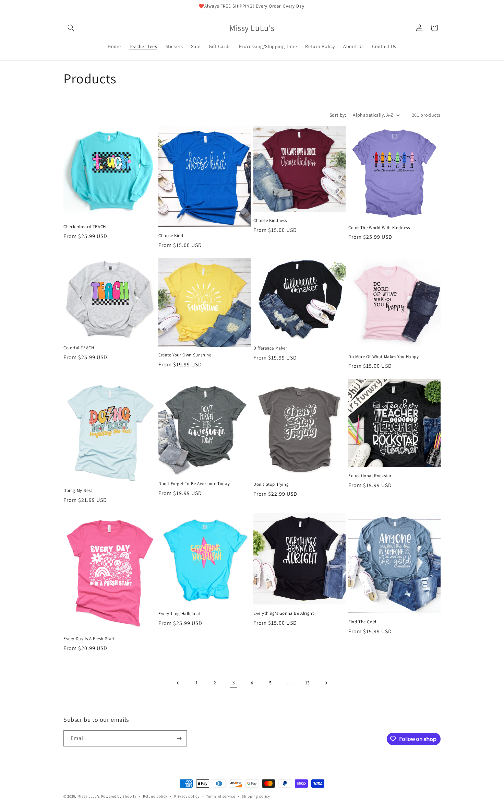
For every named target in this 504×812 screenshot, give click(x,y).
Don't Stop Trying (271, 484)
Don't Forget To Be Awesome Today (194, 483)
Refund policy (155, 796)
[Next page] (326, 683)
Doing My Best (77, 490)
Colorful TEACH (78, 348)
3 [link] (233, 682)
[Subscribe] (179, 738)
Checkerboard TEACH (84, 227)
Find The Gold (362, 622)
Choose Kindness (270, 220)
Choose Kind (170, 235)
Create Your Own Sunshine (184, 355)
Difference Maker (270, 348)
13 (307, 683)
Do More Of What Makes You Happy (383, 357)
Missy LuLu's (88, 796)
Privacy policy (187, 796)
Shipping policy (256, 796)
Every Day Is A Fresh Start (89, 639)
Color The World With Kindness (379, 228)
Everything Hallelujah (180, 613)
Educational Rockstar (370, 476)
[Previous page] (177, 683)
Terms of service (220, 796)
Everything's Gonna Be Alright (283, 613)
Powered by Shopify (118, 796)
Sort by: (337, 115)
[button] (71, 27)
